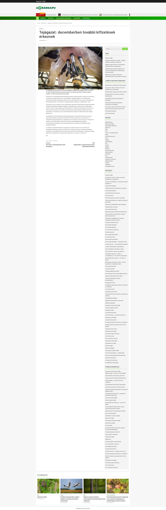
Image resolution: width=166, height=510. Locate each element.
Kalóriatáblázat (108, 141)
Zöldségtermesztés (109, 166)
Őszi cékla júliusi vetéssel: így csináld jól (114, 251)
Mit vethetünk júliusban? (110, 111)
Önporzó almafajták (109, 348)
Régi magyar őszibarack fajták (112, 350)
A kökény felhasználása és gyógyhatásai (114, 246)
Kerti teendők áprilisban (110, 190)
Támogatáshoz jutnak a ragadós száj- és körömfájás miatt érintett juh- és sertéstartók (64, 14)
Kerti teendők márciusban (111, 209)
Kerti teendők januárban (110, 227)
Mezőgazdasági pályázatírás (63, 18)
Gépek (106, 134)
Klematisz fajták (109, 58)
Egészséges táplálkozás (111, 125)
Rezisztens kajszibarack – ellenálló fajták (114, 353)
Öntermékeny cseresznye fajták (112, 415)
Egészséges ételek (109, 124)
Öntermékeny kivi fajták (110, 343)
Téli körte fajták (108, 425)
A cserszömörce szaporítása (111, 229)
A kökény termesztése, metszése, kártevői (115, 387)
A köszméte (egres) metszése (112, 333)
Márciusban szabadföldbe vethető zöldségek (115, 204)
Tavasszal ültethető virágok (111, 307)
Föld (106, 131)
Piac (106, 155)
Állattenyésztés (109, 122)
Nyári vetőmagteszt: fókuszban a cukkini (114, 249)
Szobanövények (109, 157)
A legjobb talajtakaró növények (112, 271)
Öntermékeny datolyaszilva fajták (112, 420)
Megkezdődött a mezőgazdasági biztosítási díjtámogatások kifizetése (84, 144)
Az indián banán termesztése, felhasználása (115, 384)
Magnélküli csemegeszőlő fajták (112, 305)
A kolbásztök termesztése (111, 360)
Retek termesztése (109, 232)
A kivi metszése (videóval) (111, 338)
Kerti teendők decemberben (111, 234)
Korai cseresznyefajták (110, 413)
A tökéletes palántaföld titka (111, 222)
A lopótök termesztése (110, 357)
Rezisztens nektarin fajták (111, 397)
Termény (107, 162)
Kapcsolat (51, 18)
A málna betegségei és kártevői (112, 432)
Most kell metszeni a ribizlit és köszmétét (115, 198)
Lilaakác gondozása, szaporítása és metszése (116, 188)
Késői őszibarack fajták (110, 400)
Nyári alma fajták (109, 345)
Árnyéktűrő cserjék (109, 310)
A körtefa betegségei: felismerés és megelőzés (116, 322)
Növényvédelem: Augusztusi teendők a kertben (116, 92)
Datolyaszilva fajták (109, 436)
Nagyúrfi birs (108, 439)
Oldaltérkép (77, 18)
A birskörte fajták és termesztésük (113, 441)
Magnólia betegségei (110, 303)
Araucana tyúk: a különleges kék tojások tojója (115, 85)
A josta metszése (109, 195)
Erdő (106, 129)
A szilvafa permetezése (110, 312)
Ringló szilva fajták (109, 418)
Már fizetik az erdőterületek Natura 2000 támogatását (55, 144)
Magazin (107, 147)
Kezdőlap (43, 18)
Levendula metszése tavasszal (112, 193)
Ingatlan (107, 139)
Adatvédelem (86, 18)
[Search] (129, 18)
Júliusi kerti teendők (110, 113)
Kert (106, 143)
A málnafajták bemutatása (111, 298)
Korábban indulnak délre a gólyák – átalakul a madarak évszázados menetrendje (70, 499)
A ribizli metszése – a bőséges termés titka (115, 315)
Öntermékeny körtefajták (110, 331)
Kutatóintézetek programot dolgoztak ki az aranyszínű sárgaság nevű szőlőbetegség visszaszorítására (115, 70)
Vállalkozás (108, 164)
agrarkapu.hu (42, 40)
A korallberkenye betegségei (111, 362)
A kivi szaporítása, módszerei (112, 444)
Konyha (107, 145)
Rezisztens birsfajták (110, 423)
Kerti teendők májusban (110, 186)
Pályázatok (41, 28)
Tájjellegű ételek (109, 161)
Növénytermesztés (109, 150)
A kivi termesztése (109, 336)
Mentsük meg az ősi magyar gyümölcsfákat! (115, 411)
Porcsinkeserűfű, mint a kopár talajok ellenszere (116, 273)
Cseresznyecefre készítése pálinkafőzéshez (115, 378)
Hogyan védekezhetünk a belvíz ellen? (114, 276)
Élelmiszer (107, 127)
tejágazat (50, 140)
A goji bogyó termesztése (111, 291)
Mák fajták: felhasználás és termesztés (114, 300)
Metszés (107, 148)
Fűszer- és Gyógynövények (111, 132)
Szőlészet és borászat (110, 159)
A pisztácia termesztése (111, 320)
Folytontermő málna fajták (111, 341)
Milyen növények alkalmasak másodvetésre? (115, 355)
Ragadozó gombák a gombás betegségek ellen (116, 211)
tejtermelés (55, 140)
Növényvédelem (109, 152)
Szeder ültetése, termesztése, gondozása (115, 375)
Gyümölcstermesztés (110, 136)
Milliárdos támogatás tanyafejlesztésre (125, 14)
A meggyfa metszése (110, 282)
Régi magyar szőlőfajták (110, 317)
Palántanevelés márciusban (111, 207)
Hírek (106, 138)
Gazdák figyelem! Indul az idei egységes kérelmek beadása (99, 14)
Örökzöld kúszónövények (111, 329)
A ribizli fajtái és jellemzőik (111, 434)
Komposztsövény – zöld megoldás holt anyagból (116, 244)
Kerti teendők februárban (111, 225)
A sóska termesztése (110, 237)
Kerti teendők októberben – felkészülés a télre (116, 241)
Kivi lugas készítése (110, 289)
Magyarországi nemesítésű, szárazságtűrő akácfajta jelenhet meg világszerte (94, 499)
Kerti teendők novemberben (111, 239)
